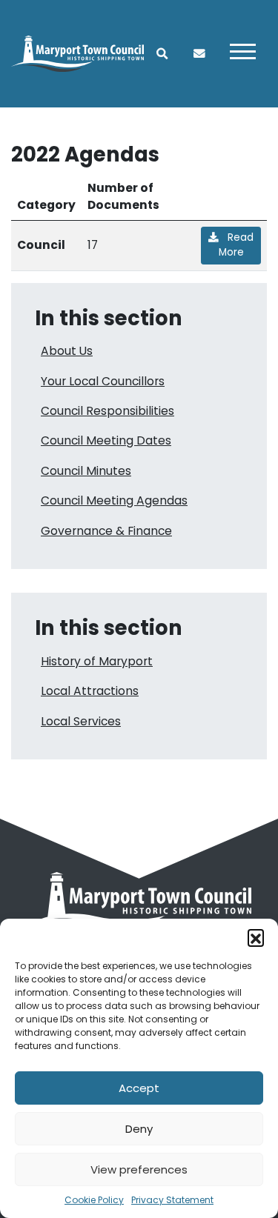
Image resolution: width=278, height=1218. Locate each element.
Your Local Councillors (103, 381)
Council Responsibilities (107, 411)
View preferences (139, 1169)
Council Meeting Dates (106, 440)
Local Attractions (90, 691)
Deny (139, 1129)
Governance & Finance (106, 531)
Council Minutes (86, 471)
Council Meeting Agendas (114, 500)
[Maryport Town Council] (77, 53)
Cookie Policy (94, 1200)
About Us (67, 351)
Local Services (81, 721)
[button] (255, 937)
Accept (139, 1088)
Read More (236, 244)
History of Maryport (97, 661)
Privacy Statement (172, 1200)
